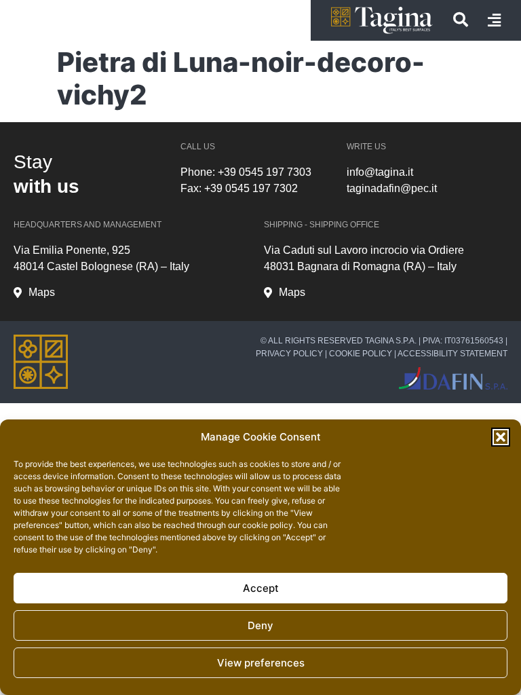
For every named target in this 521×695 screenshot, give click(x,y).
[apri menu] (494, 20)
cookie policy (267, 525)
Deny (260, 625)
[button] (500, 437)
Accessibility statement (452, 353)
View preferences (261, 662)
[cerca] (460, 19)
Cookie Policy (360, 353)
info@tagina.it (380, 172)
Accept (261, 588)
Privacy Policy (289, 353)
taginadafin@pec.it (392, 188)
